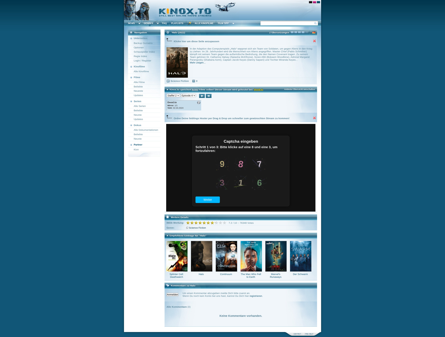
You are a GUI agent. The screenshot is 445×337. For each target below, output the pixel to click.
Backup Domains (143, 43)
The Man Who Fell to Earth (251, 275)
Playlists (177, 23)
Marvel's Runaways (275, 275)
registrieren (256, 296)
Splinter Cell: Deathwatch (177, 275)
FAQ (164, 23)
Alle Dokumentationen (146, 130)
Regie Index (140, 56)
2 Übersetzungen (279, 32)
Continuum (226, 274)
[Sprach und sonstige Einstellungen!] (189, 23)
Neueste (138, 90)
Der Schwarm (300, 274)
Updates (138, 95)
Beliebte (138, 86)
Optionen (139, 47)
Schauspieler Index (144, 51)
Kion (136, 149)
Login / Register (142, 60)
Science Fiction (197, 227)
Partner (138, 144)
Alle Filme (139, 82)
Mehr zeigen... (198, 62)
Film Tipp (223, 23)
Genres (148, 23)
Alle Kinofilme (204, 23)
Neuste (138, 114)
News (131, 23)
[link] (222, 10)
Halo (201, 274)
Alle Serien (140, 106)
